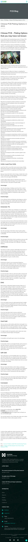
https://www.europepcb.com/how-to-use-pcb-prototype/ (13, 106)
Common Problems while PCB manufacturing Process (14, 443)
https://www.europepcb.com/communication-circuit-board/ (13, 115)
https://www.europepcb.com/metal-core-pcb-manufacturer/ (13, 141)
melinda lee (6, 513)
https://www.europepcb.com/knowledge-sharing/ (11, 148)
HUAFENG (8, 394)
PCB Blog (14, 11)
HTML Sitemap (16, 537)
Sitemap (22, 537)
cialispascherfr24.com (10, 434)
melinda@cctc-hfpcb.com (9, 523)
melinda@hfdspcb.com (7, 412)
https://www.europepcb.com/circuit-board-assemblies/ (12, 161)
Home (2, 20)
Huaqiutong (14, 535)
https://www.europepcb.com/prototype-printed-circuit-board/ (14, 134)
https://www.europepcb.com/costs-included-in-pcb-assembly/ (14, 146)
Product (3, 497)
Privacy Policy (9, 537)
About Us (4, 495)
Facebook (6, 510)
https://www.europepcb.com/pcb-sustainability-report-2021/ (14, 142)
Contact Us (4, 502)
